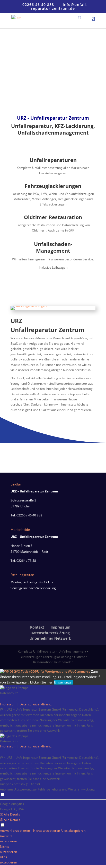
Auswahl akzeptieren (15, 830)
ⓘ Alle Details (10, 814)
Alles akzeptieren (73, 830)
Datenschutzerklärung (50, 632)
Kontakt (37, 627)
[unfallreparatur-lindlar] (29, 305)
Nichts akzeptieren (47, 830)
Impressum (60, 627)
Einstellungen (63, 682)
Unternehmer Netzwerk (50, 638)
